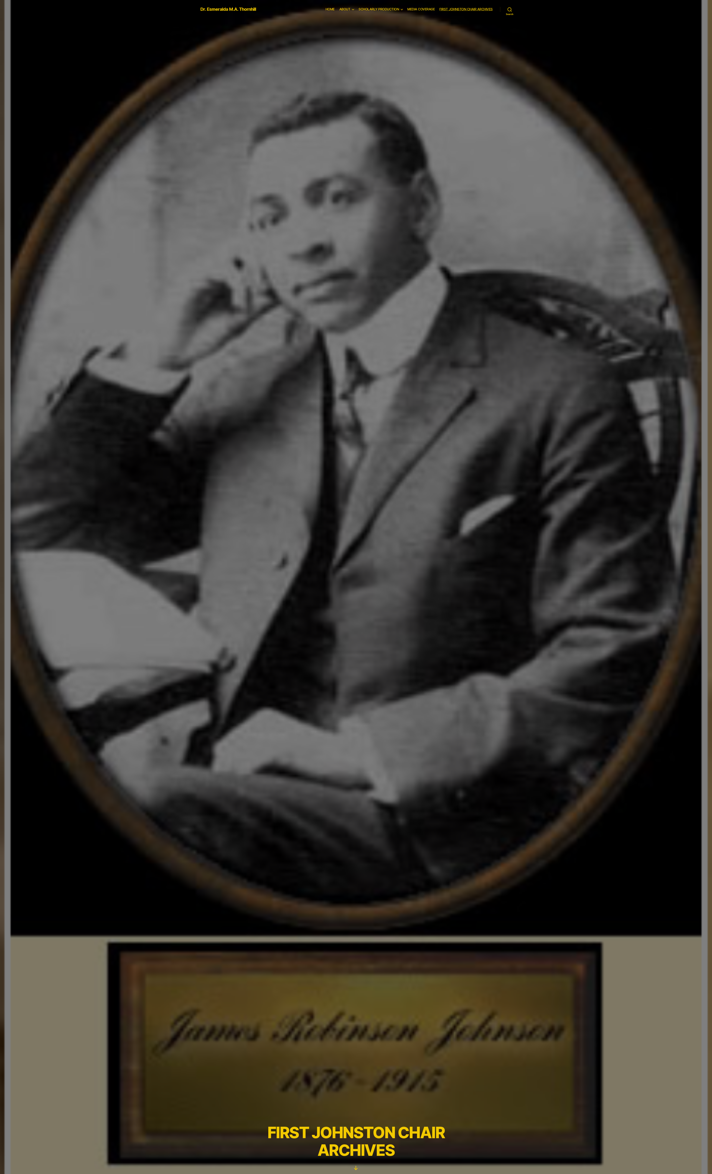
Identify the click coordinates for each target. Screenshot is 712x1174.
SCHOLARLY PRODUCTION (379, 9)
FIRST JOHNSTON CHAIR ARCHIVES (466, 9)
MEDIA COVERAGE (421, 9)
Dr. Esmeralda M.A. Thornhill (228, 9)
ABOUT (344, 9)
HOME (330, 9)
